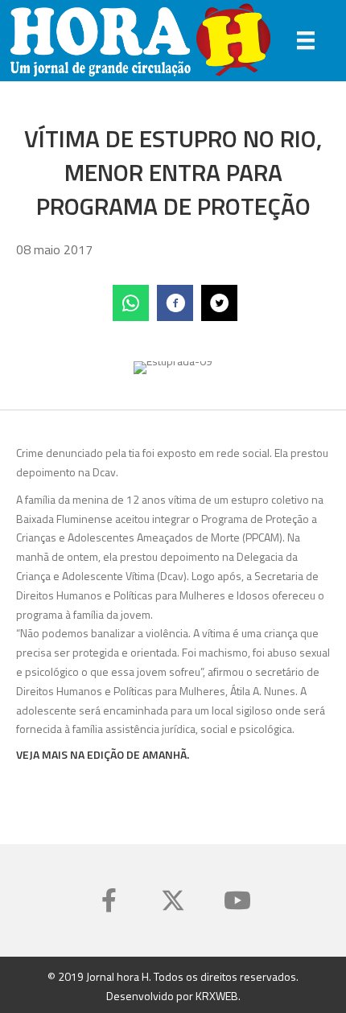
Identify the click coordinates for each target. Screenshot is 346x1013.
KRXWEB (217, 995)
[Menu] (306, 40)
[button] (108, 900)
